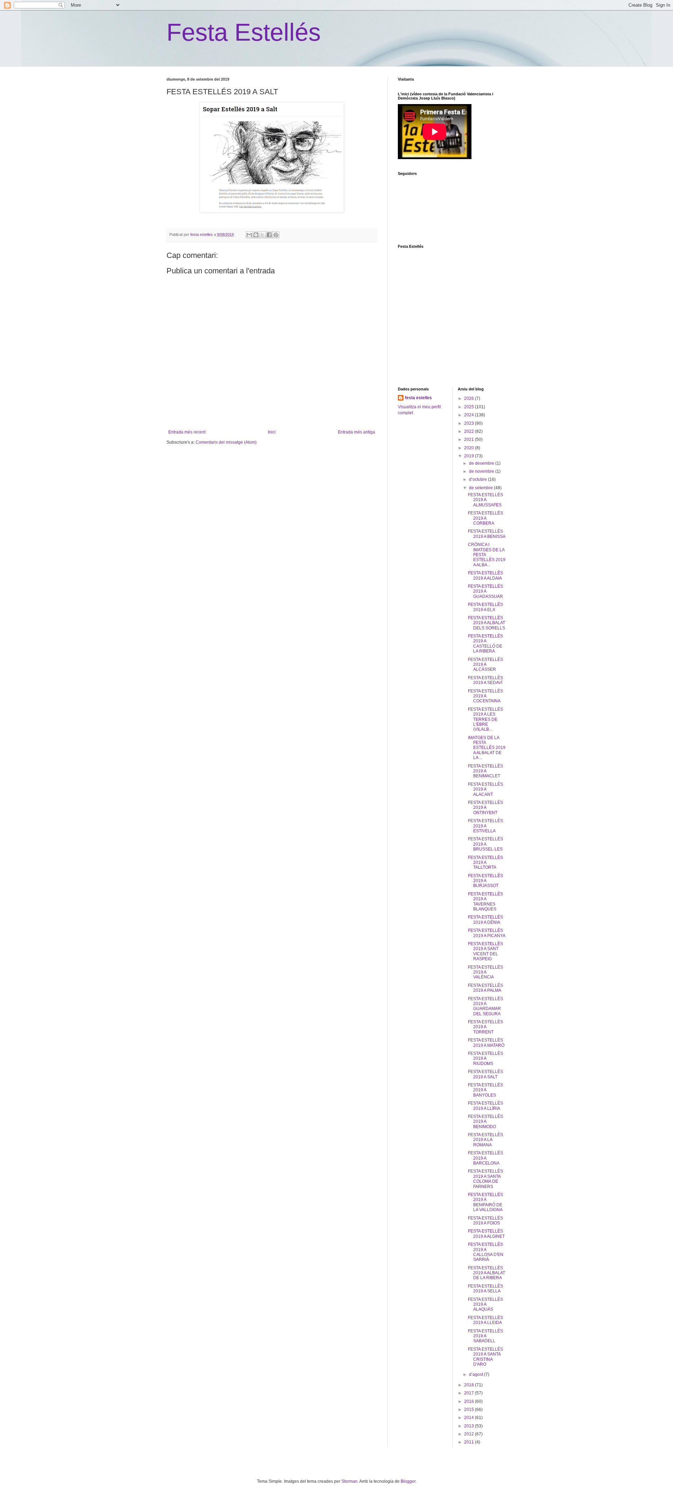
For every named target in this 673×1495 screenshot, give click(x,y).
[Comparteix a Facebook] (269, 234)
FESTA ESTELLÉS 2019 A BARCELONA (485, 1158)
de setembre (481, 487)
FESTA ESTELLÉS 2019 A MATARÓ (486, 1042)
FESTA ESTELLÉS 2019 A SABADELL (485, 1336)
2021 (469, 439)
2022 (469, 431)
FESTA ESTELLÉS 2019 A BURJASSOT (485, 880)
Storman (349, 1481)
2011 (469, 1442)
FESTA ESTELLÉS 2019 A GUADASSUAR (485, 591)
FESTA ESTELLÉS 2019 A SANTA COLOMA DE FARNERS (485, 1179)
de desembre (482, 463)
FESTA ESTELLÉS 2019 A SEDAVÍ (485, 680)
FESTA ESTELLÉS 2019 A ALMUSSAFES (485, 499)
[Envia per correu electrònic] (249, 234)
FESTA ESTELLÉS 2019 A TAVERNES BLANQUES (485, 902)
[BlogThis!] (255, 234)
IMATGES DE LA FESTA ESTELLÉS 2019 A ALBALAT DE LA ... (486, 747)
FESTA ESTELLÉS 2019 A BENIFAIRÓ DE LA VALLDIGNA (485, 1202)
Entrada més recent (186, 432)
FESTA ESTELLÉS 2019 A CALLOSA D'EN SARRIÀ (485, 1252)
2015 (469, 1409)
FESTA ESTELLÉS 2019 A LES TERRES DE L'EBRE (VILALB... (485, 719)
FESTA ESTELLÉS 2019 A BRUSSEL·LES (485, 844)
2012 (469, 1434)
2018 (469, 1385)
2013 (469, 1426)
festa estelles (418, 397)
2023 (469, 423)
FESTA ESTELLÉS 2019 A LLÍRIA (485, 1106)
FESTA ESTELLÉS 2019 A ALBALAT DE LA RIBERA (486, 1273)
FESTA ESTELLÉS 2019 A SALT (485, 1074)
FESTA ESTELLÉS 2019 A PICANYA (486, 933)
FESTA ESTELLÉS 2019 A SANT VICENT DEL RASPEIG (485, 951)
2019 (469, 455)
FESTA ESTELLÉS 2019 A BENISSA (486, 534)
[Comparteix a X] (262, 234)
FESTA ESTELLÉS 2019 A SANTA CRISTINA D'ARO (485, 1357)
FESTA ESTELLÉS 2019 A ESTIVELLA (485, 825)
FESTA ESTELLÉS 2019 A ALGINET (486, 1233)
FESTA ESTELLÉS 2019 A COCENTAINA (485, 696)
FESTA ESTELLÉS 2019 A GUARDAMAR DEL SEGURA (485, 1006)
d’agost (476, 1374)
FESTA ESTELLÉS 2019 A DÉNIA (485, 919)
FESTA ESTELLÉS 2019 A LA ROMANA (485, 1139)
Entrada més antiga (356, 432)
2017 (469, 1393)
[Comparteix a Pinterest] (275, 234)
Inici (272, 432)
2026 (469, 398)
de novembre (482, 471)
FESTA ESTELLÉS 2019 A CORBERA (485, 518)
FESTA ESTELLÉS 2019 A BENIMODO (485, 1121)
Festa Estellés (243, 32)
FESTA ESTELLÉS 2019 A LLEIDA (485, 1320)
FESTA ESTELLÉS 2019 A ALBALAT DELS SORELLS (486, 622)
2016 (469, 1401)
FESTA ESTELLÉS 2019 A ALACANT (485, 789)
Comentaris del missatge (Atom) (226, 442)
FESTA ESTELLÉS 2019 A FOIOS (485, 1221)
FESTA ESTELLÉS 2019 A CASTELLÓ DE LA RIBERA (485, 644)
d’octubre (478, 479)
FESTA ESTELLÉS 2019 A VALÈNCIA (485, 972)
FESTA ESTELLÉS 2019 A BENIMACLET (485, 771)
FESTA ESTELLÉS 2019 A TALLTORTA (485, 862)
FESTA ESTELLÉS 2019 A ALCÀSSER (485, 664)
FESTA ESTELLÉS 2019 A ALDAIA (485, 575)
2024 (469, 414)
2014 (469, 1417)
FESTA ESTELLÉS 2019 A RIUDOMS (485, 1058)
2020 (469, 447)
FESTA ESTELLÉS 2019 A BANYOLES (485, 1090)
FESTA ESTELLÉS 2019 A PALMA (485, 988)
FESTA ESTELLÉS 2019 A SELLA (485, 1288)
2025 (469, 406)
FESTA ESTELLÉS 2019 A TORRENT (485, 1027)
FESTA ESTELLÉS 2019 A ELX (485, 607)
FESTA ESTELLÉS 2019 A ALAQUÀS (485, 1304)
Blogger (408, 1481)
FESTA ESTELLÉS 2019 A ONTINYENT (485, 807)
